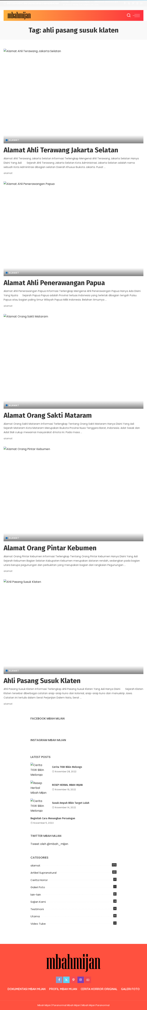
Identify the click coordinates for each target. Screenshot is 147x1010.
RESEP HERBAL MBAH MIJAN (67, 785)
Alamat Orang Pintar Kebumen (50, 548)
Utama (35, 916)
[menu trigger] (136, 15)
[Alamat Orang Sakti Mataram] (73, 361)
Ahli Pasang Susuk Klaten (42, 681)
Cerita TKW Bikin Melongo (67, 767)
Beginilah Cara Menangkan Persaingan (52, 818)
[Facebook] (125, 3)
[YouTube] (141, 3)
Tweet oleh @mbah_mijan (49, 844)
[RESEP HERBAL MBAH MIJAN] (39, 787)
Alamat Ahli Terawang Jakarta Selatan (61, 150)
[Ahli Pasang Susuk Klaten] (73, 626)
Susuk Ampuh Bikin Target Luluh (70, 802)
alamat (14, 140)
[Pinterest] (133, 3)
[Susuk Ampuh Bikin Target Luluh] (39, 805)
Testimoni (37, 909)
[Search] (129, 15)
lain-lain (35, 894)
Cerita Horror (39, 880)
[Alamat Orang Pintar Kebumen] (73, 494)
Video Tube (38, 924)
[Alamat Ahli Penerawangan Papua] (73, 228)
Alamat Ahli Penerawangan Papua (54, 283)
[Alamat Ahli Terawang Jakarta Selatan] (73, 96)
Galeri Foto (37, 887)
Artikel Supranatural (43, 873)
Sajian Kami (38, 902)
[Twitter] (129, 3)
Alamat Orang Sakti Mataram (48, 415)
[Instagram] (137, 3)
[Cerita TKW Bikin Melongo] (39, 769)
